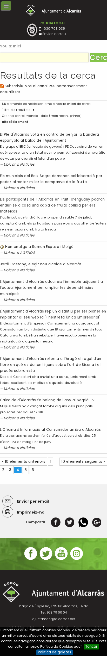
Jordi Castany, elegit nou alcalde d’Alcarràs (41, 264)
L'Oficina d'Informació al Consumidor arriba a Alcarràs (50, 429)
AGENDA (27, 252)
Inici (17, 46)
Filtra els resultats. (16, 110)
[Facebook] (56, 522)
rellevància (29, 116)
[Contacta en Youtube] (61, 559)
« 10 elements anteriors (23, 461)
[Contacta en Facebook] (30, 559)
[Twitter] (69, 522)
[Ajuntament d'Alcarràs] (54, 10)
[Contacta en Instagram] (76, 559)
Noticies (27, 164)
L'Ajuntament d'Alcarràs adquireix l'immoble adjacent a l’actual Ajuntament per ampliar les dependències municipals (51, 287)
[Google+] (96, 522)
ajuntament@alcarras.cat (53, 619)
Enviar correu (54, 34)
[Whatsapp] (83, 522)
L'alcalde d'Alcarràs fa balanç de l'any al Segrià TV (47, 400)
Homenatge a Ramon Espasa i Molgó (39, 246)
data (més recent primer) (61, 116)
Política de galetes (54, 652)
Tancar (91, 646)
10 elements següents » (83, 461)
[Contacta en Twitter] (46, 559)
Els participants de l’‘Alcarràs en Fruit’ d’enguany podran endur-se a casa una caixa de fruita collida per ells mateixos (52, 205)
